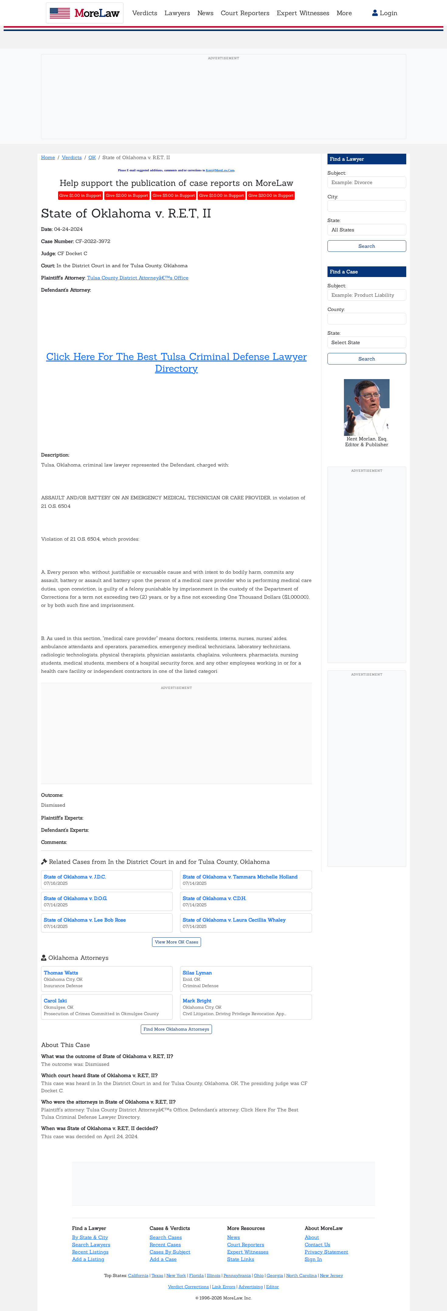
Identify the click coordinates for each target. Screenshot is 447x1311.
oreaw (96, 13)
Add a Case (163, 1259)
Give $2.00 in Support (127, 195)
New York (176, 1275)
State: (334, 220)
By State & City (90, 1237)
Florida (196, 1275)
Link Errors (223, 1286)
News (233, 1237)
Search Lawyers (91, 1244)
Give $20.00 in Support (270, 195)
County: (336, 309)
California (138, 1275)
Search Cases (166, 1237)
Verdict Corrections (188, 1286)
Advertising (250, 1286)
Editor (272, 1286)
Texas (157, 1275)
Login (387, 13)
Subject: (336, 173)
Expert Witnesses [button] (303, 13)
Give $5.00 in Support (174, 195)
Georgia (275, 1275)
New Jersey (331, 1275)
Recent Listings (90, 1252)
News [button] (205, 13)
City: (332, 196)
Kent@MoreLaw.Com (220, 170)
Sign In (313, 1259)
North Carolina (301, 1275)
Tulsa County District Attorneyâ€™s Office (138, 278)
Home (48, 157)
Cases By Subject (170, 1252)
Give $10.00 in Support (221, 195)
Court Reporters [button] (245, 13)
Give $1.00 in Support (80, 195)
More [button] (344, 13)
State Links (240, 1259)
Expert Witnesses (248, 1252)
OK (92, 157)
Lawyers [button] (177, 13)
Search (367, 246)
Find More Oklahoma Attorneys (176, 1029)
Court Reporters (245, 1244)
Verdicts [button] (144, 13)
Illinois (213, 1275)
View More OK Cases (176, 942)
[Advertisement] (225, 106)
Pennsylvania (237, 1275)
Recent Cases (165, 1244)
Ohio (259, 1275)
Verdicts (72, 157)
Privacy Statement (326, 1252)
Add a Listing (88, 1259)
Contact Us (317, 1244)
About (312, 1237)
